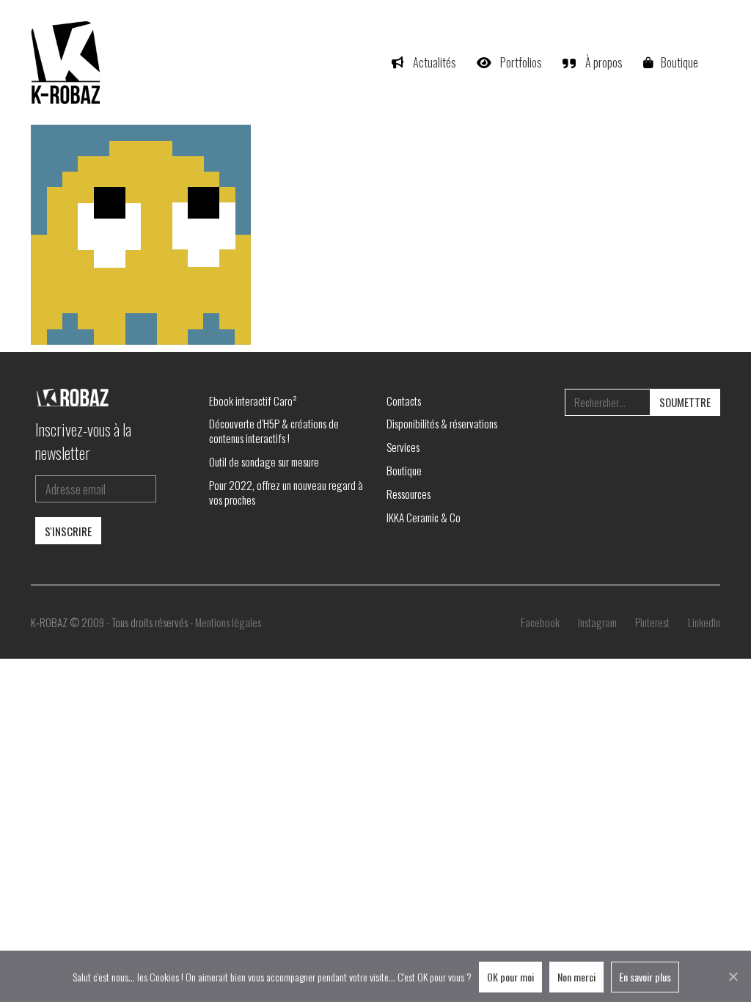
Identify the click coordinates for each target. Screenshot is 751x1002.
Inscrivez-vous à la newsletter (83, 440)
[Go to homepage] (67, 62)
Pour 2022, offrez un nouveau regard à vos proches (286, 492)
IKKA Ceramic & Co (424, 517)
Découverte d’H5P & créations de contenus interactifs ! (274, 430)
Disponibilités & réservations (442, 423)
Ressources (409, 493)
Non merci (576, 976)
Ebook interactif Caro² (253, 400)
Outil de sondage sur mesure (264, 461)
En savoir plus (645, 976)
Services (403, 446)
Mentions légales (228, 622)
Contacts (404, 400)
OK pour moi (510, 976)
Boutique (404, 470)
